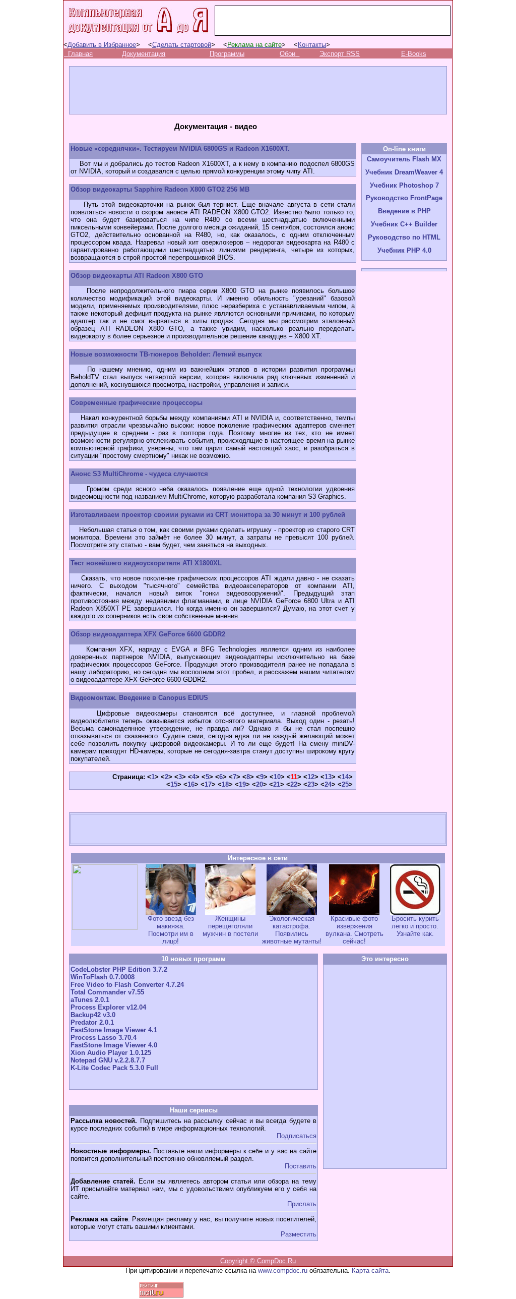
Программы (227, 53)
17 (208, 784)
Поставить (300, 1166)
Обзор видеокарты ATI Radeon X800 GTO (137, 275)
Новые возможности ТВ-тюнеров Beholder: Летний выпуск (166, 354)
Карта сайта (370, 1270)
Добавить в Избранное (102, 44)
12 (310, 777)
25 (345, 784)
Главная (80, 53)
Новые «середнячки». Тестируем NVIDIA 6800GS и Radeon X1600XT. (180, 148)
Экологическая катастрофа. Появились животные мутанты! (291, 930)
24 (328, 784)
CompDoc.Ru (276, 1261)
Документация (143, 53)
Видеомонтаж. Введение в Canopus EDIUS (139, 697)
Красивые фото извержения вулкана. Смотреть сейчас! (354, 930)
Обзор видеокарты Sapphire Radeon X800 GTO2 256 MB (160, 189)
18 (225, 784)
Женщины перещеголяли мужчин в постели (230, 926)
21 (276, 784)
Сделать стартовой (181, 44)
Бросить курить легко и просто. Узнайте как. (415, 926)
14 (345, 777)
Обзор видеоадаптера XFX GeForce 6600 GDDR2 (148, 634)
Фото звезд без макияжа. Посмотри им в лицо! (171, 930)
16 (191, 784)
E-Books (413, 53)
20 (259, 784)
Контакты (312, 44)
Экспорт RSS (339, 53)
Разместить (298, 1234)
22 (293, 784)
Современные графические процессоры (137, 402)
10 (277, 777)
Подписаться (296, 1136)
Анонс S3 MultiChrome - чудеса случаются (139, 474)
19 (242, 784)
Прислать (301, 1204)
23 (310, 784)
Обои (287, 53)
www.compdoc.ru (282, 1270)
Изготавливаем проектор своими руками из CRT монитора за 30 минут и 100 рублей (208, 514)
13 (328, 777)
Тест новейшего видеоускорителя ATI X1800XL (146, 563)
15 (173, 784)
